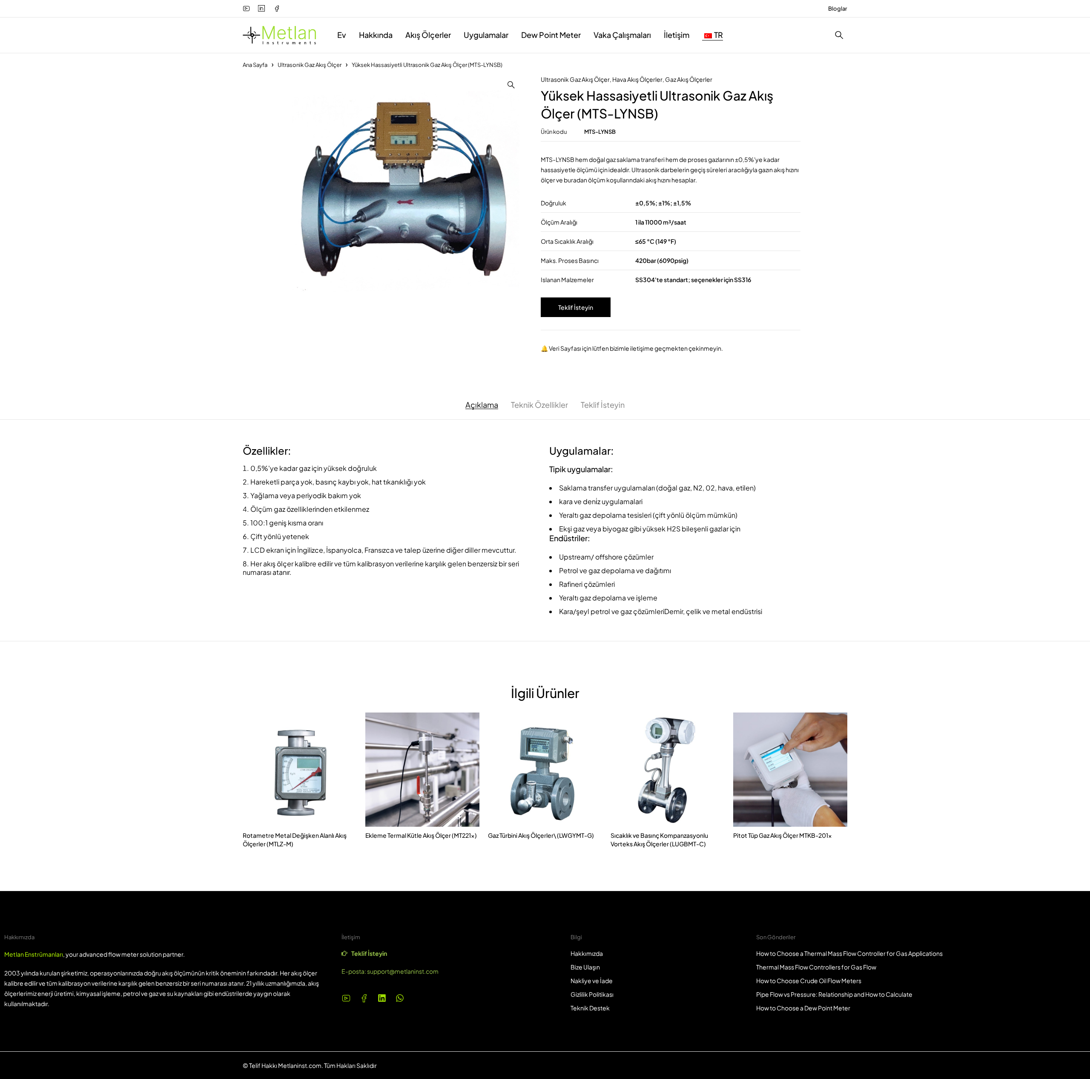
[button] (510, 84)
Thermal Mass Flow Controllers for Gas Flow (816, 967)
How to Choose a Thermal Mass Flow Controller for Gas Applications (849, 953)
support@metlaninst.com (403, 971)
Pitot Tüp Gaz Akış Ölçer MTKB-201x (782, 835)
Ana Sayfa (255, 64)
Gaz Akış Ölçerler (688, 79)
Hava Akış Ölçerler (637, 79)
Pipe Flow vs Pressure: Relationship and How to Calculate (834, 994)
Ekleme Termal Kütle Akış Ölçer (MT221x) (421, 835)
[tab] (481, 405)
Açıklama (481, 405)
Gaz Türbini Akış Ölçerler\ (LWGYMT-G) (541, 835)
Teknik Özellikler (539, 405)
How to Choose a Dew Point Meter (803, 1008)
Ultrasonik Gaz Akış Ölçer (309, 64)
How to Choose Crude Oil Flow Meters (808, 980)
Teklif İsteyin (575, 307)
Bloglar (837, 8)
